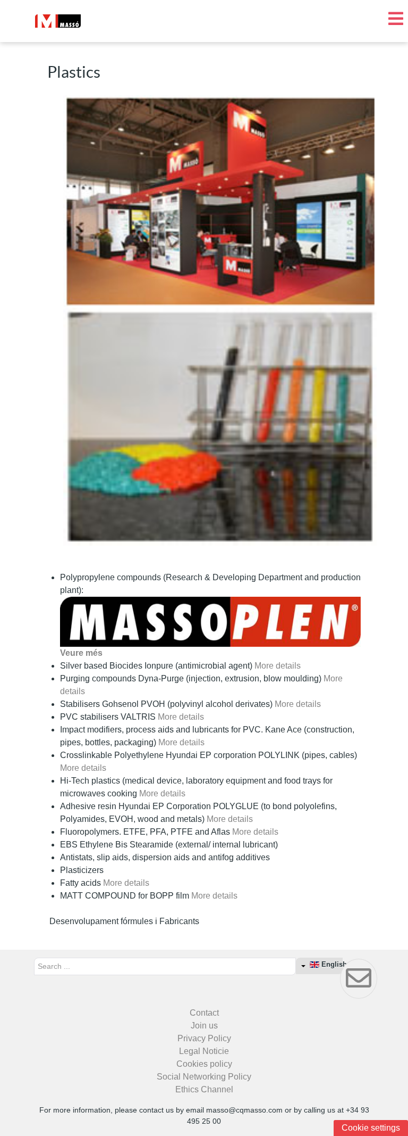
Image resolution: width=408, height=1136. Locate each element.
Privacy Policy (204, 1038)
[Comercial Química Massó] (58, 21)
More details (277, 665)
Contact (204, 1012)
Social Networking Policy (204, 1076)
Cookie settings (371, 1127)
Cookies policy (204, 1063)
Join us (204, 1025)
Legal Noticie (204, 1051)
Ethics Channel (204, 1089)
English (331, 964)
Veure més (81, 652)
